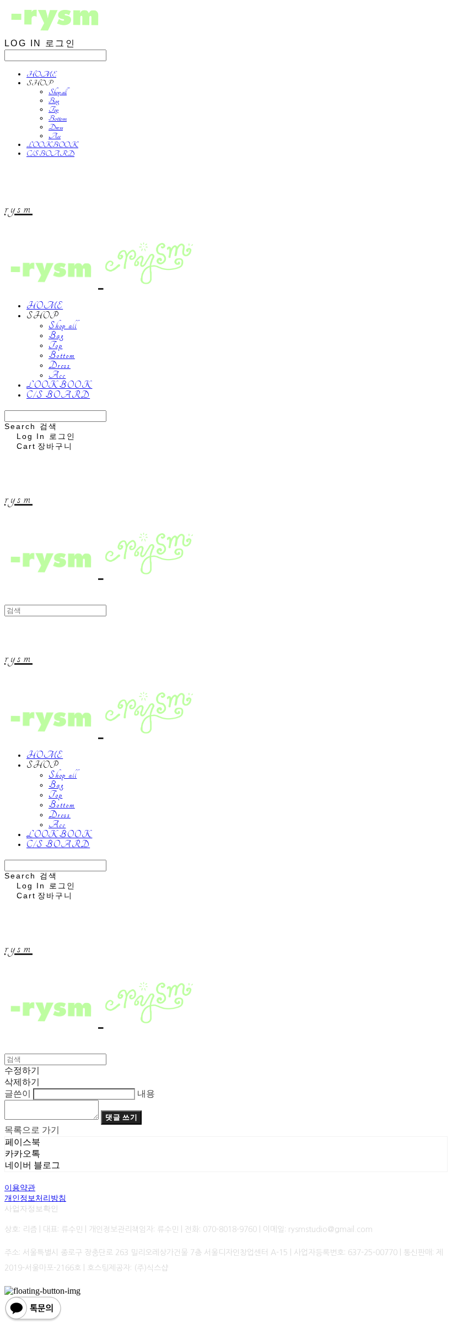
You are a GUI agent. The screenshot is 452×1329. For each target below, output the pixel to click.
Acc (55, 136)
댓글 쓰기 (121, 1117)
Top (53, 109)
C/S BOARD (50, 153)
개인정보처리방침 (35, 1198)
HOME (41, 74)
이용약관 (19, 1187)
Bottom (58, 118)
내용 (146, 1093)
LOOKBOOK (52, 144)
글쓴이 (17, 1093)
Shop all (58, 92)
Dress (56, 127)
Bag (54, 100)
